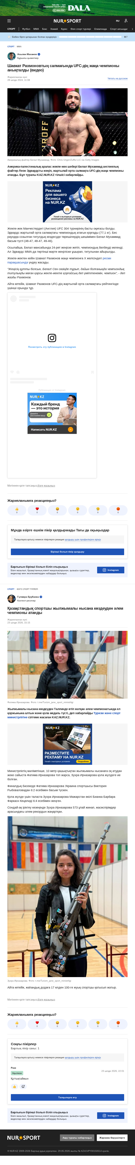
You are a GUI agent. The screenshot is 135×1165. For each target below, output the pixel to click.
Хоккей (54, 29)
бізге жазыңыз (46, 485)
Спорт (11, 29)
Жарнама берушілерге (112, 1137)
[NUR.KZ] (67, 21)
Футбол (26, 29)
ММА (36, 29)
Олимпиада (100, 29)
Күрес (64, 29)
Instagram (113, 570)
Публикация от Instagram (52, 390)
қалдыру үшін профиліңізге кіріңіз (83, 539)
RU (117, 21)
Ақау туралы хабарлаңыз (77, 1137)
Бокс (44, 29)
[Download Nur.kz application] (67, 8)
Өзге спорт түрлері (81, 29)
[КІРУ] (126, 21)
